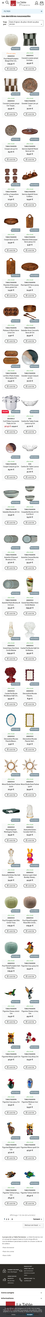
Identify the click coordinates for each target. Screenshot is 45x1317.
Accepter (30, 1314)
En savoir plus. (20, 1314)
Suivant (38, 1219)
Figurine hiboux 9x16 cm (11, 1057)
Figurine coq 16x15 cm (29, 1057)
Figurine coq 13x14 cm (11, 1102)
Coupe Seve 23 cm (11, 240)
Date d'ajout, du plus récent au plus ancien (26, 23)
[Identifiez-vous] (36, 3)
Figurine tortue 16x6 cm (30, 1193)
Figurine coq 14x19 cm (29, 966)
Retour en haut (33, 1225)
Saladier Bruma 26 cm (11, 512)
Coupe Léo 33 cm (11, 149)
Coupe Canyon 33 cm (11, 466)
